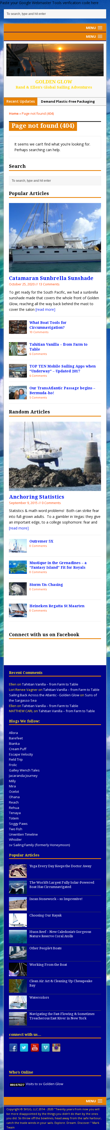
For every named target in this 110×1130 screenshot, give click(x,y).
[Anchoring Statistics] (55, 487)
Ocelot (14, 791)
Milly (12, 781)
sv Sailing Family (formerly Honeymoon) (39, 845)
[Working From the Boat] (18, 973)
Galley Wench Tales (24, 770)
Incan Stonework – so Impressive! (56, 899)
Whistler (15, 839)
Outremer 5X (41, 541)
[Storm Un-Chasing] (18, 592)
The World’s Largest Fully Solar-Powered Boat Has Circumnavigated (61, 885)
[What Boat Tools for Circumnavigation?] (18, 331)
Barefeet (16, 738)
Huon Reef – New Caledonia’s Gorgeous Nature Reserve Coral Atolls (60, 934)
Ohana (14, 797)
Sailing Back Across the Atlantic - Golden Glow (44, 695)
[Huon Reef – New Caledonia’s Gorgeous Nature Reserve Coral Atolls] (18, 940)
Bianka (14, 743)
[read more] (45, 309)
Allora (13, 732)
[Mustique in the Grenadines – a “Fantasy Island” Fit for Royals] (18, 570)
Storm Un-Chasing (46, 585)
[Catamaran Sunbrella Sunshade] (55, 269)
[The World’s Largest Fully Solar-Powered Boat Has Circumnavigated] (18, 891)
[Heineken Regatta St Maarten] (18, 614)
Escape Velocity (21, 754)
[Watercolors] (18, 1006)
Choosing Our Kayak (45, 915)
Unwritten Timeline (23, 834)
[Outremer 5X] (18, 549)
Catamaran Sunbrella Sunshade (51, 278)
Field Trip (16, 759)
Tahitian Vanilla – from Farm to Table (50, 684)
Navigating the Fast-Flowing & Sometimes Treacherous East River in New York (61, 1016)
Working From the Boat (48, 965)
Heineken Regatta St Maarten (56, 606)
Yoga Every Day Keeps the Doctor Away (60, 866)
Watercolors (39, 997)
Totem (14, 818)
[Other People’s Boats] (18, 957)
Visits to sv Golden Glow (44, 1083)
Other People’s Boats (45, 948)
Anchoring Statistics (36, 497)
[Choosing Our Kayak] (18, 924)
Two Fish (15, 829)
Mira (12, 786)
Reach (14, 802)
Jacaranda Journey (23, 775)
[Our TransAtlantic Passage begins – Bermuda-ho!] (18, 396)
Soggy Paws (18, 823)
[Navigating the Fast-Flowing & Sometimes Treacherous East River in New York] (18, 1022)
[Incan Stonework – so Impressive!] (18, 907)
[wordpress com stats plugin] (17, 1083)
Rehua (14, 807)
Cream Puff (17, 749)
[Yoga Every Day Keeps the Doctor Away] (18, 875)
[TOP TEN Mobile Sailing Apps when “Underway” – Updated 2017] (18, 374)
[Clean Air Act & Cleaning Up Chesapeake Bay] (18, 990)
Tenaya (15, 812)
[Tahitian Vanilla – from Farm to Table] (18, 352)
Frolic (13, 764)
